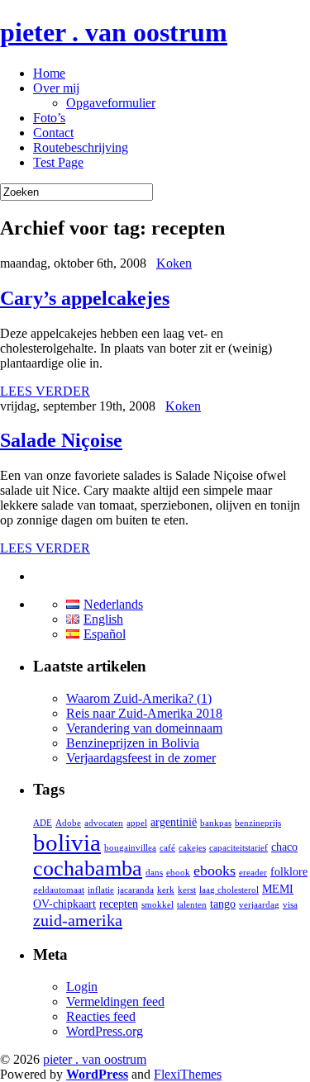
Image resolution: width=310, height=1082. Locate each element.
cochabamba (87, 868)
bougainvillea (130, 847)
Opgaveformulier (110, 103)
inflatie (101, 890)
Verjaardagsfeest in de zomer (141, 758)
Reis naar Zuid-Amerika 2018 (144, 713)
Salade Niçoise (61, 440)
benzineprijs (258, 823)
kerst (187, 890)
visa (290, 904)
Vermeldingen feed (115, 1001)
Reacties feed (101, 1016)
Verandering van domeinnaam (144, 728)
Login (82, 987)
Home (49, 73)
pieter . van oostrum (113, 32)
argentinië (173, 822)
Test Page (58, 162)
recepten (118, 904)
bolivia (67, 842)
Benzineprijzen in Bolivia (132, 743)
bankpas (215, 823)
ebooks (214, 870)
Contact (53, 133)
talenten (192, 904)
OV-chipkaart (64, 904)
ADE (42, 823)
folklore (289, 872)
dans (154, 872)
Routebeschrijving (80, 147)
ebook (178, 872)
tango (223, 904)
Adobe (68, 823)
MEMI (277, 889)
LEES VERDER (45, 391)
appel (136, 823)
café (167, 847)
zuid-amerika (77, 920)
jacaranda (135, 890)
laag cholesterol (229, 890)
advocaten (103, 823)
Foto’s (49, 118)
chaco (284, 847)
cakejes (192, 847)
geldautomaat (58, 890)
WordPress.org (104, 1031)
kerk (165, 890)
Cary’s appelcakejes (84, 298)
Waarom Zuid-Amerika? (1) (139, 698)
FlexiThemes (188, 1074)
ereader (253, 872)
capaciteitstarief (238, 847)
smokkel (157, 904)
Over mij (56, 88)
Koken (174, 263)
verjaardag (259, 904)
